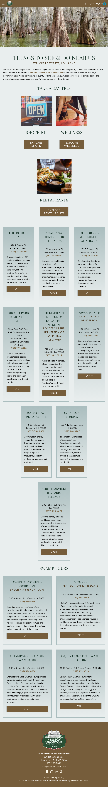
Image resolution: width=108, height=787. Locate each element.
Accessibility (50, 777)
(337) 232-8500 (89, 255)
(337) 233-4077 (54, 511)
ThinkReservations (79, 780)
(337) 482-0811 (54, 355)
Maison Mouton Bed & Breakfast (46, 72)
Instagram (51, 771)
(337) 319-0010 (81, 671)
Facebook (47, 771)
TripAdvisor (56, 771)
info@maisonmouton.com (54, 766)
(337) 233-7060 (54, 255)
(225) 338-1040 (89, 335)
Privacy (60, 777)
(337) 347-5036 (18, 251)
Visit (18, 289)
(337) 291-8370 (18, 348)
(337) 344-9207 (72, 431)
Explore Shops (36, 144)
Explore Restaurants (54, 211)
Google (61, 771)
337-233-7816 (54, 763)
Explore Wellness (71, 144)
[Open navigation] (3, 3)
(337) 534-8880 (36, 431)
